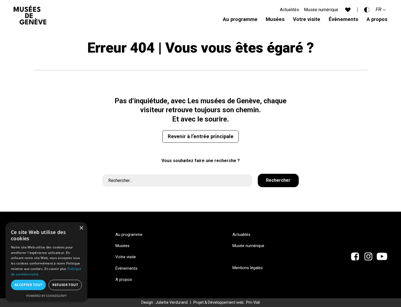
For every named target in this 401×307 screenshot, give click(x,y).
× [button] (81, 228)
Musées (275, 19)
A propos (377, 19)
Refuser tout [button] (65, 284)
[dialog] (46, 262)
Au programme (240, 19)
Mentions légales (247, 267)
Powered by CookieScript (46, 296)
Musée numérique (321, 9)
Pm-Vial (253, 302)
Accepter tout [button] (28, 284)
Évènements (343, 19)
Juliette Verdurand (171, 302)
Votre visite (306, 19)
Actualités (289, 9)
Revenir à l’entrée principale (201, 136)
